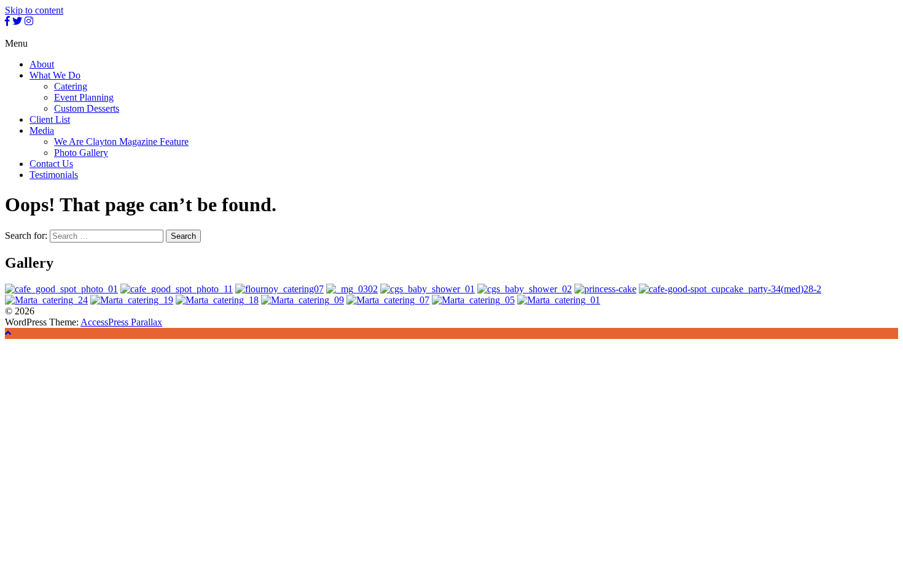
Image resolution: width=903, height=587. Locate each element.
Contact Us (51, 163)
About (41, 64)
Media (41, 130)
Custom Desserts (86, 108)
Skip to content (34, 10)
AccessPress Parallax (121, 322)
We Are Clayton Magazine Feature (121, 141)
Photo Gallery (81, 152)
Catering (70, 86)
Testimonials (53, 174)
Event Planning (84, 97)
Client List (49, 119)
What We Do (54, 75)
